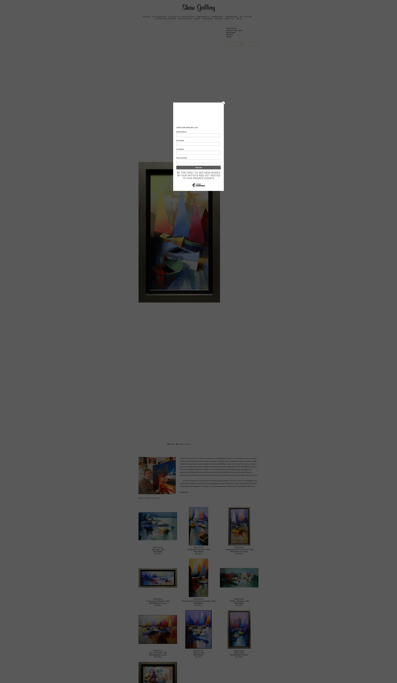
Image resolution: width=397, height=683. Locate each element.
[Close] (223, 103)
